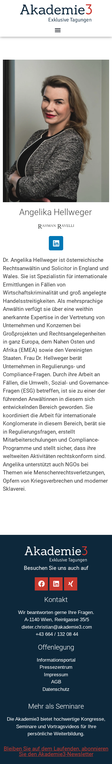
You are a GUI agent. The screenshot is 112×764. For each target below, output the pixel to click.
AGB (56, 682)
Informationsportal (56, 660)
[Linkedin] (56, 243)
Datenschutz (56, 689)
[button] (57, 30)
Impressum (56, 674)
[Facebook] (41, 583)
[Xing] (70, 583)
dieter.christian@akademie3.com (56, 627)
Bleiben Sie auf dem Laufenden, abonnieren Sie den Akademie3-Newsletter (56, 751)
